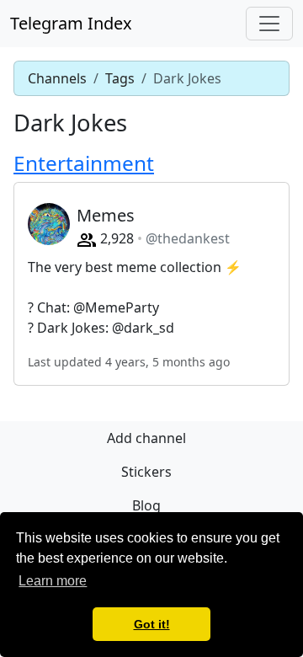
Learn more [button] (53, 581)
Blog (146, 505)
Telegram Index (71, 23)
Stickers (146, 471)
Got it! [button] (152, 624)
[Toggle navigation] (269, 23)
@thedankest (188, 238)
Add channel (146, 438)
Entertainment (83, 163)
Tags (120, 78)
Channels (57, 78)
